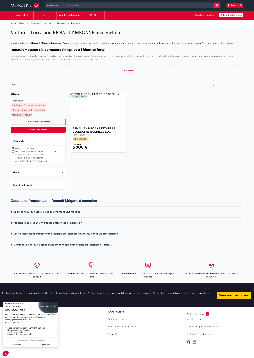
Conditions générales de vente (203, 326)
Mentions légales (195, 319)
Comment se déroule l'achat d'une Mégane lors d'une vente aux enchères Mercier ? (63, 244)
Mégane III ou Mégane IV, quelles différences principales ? (48, 223)
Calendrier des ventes (231, 15)
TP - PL (93, 15)
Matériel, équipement (69, 15)
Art (45, 15)
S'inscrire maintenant (234, 295)
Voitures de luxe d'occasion (29, 158)
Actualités (113, 334)
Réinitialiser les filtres (38, 121)
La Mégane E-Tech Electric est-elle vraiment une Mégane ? (48, 212)
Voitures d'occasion (40, 23)
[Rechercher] (217, 5)
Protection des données (199, 334)
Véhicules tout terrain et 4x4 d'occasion (35, 151)
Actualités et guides (204, 15)
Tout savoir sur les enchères (122, 326)
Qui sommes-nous (118, 319)
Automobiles (17, 23)
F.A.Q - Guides (116, 312)
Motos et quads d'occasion (29, 154)
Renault (61, 23)
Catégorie (18, 141)
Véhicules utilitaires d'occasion (31, 161)
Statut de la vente (23, 185)
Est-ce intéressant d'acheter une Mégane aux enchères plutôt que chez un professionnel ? (67, 233)
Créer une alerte (38, 129)
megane (75, 23)
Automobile (22, 15)
